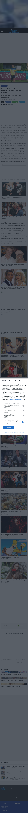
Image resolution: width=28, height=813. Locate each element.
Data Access (14, 432)
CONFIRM (8, 427)
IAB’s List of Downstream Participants (15, 399)
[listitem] (14, 403)
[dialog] (14, 406)
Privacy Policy (21, 432)
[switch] (23, 406)
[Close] (25, 381)
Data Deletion (6, 432)
